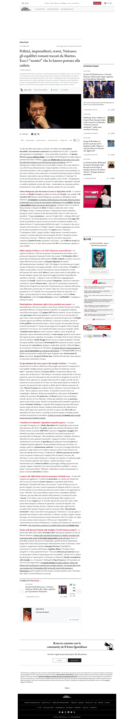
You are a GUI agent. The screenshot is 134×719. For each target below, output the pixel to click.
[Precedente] (22, 591)
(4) (113, 133)
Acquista (74, 619)
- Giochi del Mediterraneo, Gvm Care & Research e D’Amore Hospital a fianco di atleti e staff (98, 287)
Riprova (67, 688)
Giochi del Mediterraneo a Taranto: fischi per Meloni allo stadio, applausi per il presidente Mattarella (40, 589)
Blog (51, 3)
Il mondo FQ (75, 3)
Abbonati (97, 3)
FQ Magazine (63, 3)
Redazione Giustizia (90, 154)
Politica (24, 42)
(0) (66, 596)
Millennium (56, 3)
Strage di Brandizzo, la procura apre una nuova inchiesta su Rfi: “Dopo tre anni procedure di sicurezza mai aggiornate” (93, 146)
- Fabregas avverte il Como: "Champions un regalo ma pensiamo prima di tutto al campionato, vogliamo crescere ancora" (98, 301)
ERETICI (40, 609)
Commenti (25, 134)
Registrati (74, 660)
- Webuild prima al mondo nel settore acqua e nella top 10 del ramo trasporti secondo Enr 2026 (98, 315)
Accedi (59, 660)
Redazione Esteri (89, 178)
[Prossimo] (79, 591)
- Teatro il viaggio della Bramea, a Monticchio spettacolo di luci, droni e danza (97, 291)
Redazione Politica (32, 596)
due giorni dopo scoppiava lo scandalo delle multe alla (53, 525)
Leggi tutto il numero (99, 272)
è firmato (35, 157)
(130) (113, 178)
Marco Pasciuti (25, 70)
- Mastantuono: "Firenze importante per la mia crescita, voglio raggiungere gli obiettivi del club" (97, 306)
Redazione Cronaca (90, 133)
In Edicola (46, 3)
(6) (75, 595)
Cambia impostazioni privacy (60, 702)
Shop (69, 3)
